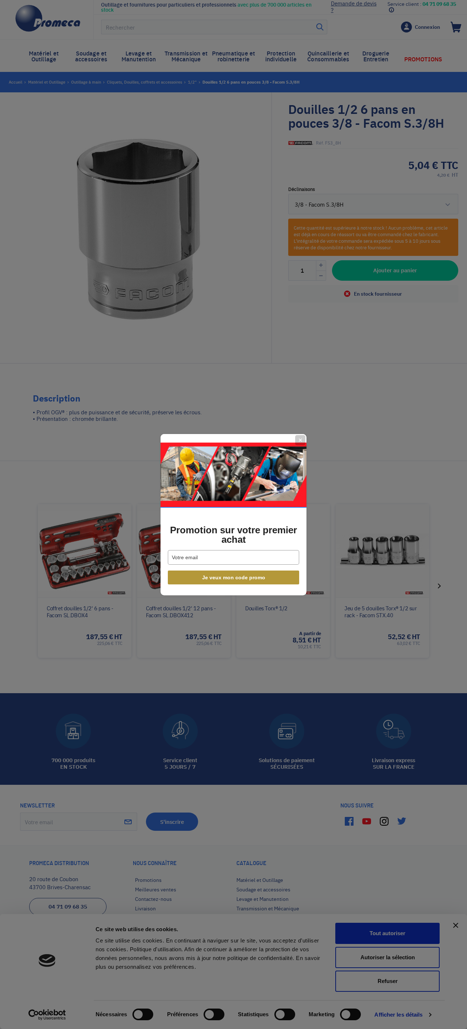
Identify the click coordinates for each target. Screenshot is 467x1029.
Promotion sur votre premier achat (233, 534)
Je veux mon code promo (233, 577)
